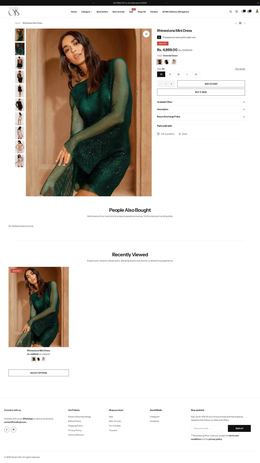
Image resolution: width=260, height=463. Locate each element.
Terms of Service (76, 434)
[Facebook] (6, 429)
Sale (111, 416)
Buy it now (201, 92)
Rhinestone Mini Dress (38, 350)
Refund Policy (74, 421)
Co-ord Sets (115, 425)
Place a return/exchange (79, 416)
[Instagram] (13, 429)
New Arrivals (115, 421)
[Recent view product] (237, 12)
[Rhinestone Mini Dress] (39, 307)
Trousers (113, 430)
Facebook (154, 421)
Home (17, 23)
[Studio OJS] (14, 11)
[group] (89, 112)
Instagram (155, 416)
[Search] (231, 12)
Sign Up (239, 428)
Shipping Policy (75, 425)
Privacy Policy (74, 430)
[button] (93, 3)
